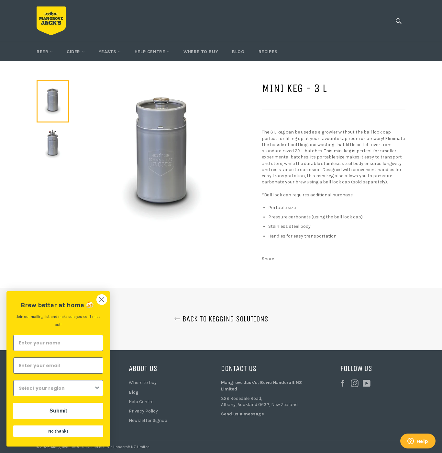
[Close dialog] (101, 299)
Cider (74, 51)
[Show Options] (97, 388)
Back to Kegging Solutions (224, 318)
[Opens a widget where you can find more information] (418, 442)
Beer (43, 51)
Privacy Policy (143, 411)
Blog (238, 51)
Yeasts (108, 51)
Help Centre (151, 51)
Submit (58, 410)
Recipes (268, 51)
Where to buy (143, 382)
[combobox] (56, 388)
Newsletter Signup (148, 420)
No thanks (58, 431)
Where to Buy (200, 51)
